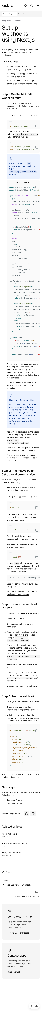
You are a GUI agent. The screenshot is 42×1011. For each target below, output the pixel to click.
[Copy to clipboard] (36, 126)
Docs (13, 6)
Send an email (13, 972)
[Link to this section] (39, 472)
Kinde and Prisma (14, 800)
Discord (25, 933)
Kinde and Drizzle (14, 804)
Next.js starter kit (17, 77)
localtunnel (25, 84)
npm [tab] (13, 115)
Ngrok (35, 84)
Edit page (8, 872)
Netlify (36, 447)
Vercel (13, 450)
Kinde (10, 66)
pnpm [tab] (24, 115)
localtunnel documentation (18, 594)
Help (36, 1006)
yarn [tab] (35, 115)
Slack (17, 933)
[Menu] (38, 5)
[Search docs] (32, 5)
